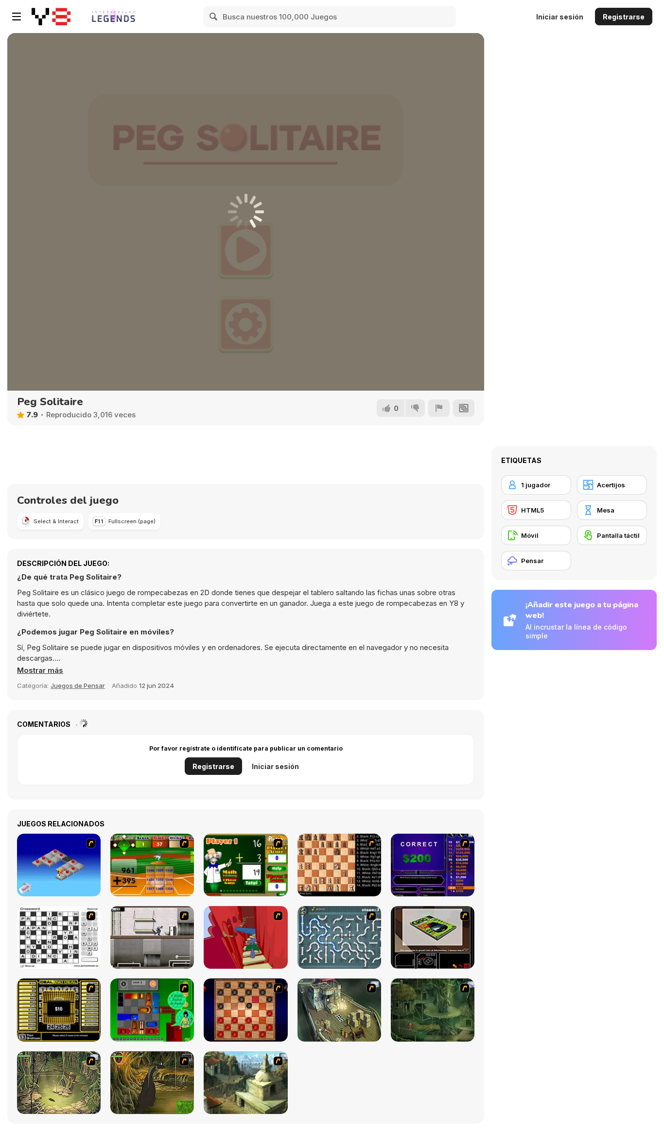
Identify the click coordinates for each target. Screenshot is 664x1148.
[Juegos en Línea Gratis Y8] (51, 16)
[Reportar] (439, 408)
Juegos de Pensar (78, 685)
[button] (40, 670)
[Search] (214, 16)
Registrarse (624, 17)
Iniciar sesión (559, 17)
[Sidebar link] (16, 16)
